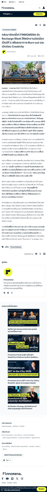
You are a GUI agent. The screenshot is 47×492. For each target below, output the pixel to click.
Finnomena (8, 280)
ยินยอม (41, 489)
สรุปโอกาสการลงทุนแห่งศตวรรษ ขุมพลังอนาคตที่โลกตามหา (22, 330)
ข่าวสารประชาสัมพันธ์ (9, 30)
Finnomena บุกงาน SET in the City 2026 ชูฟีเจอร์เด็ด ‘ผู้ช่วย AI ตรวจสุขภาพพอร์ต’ (23, 382)
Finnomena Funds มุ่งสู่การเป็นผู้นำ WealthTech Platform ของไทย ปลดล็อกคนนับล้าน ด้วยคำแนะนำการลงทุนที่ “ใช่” (23, 356)
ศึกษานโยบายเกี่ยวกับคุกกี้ (12, 490)
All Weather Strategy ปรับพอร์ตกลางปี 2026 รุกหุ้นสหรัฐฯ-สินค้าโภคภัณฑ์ (22, 408)
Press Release (16, 247)
